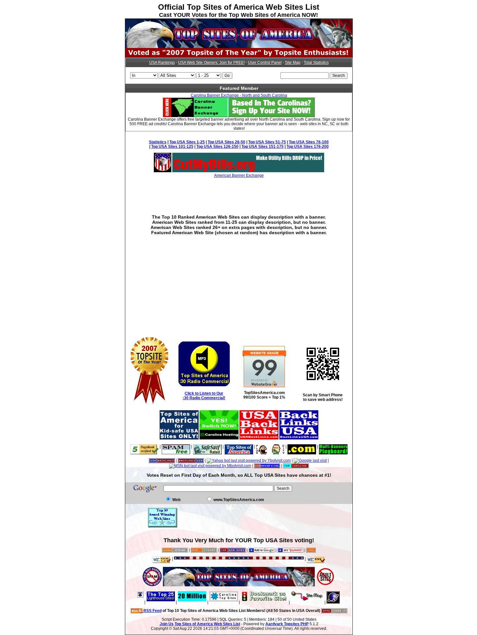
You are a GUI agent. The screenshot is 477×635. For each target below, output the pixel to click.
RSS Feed (152, 610)
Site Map (292, 62)
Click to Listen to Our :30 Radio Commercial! (204, 395)
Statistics (157, 142)
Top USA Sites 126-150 (217, 146)
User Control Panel (265, 62)
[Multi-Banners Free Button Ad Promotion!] (333, 446)
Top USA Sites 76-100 (309, 142)
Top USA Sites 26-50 (226, 142)
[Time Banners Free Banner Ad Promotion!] (301, 446)
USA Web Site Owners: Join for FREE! (211, 62)
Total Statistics (316, 62)
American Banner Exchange (239, 175)
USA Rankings (162, 62)
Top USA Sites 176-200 (308, 146)
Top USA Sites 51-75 (267, 142)
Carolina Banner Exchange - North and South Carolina (239, 95)
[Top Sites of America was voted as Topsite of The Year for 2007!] (238, 56)
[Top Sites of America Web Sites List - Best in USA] (238, 46)
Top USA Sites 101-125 (172, 146)
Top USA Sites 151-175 (262, 146)
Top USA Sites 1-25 (187, 142)
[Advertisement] (239, 191)
